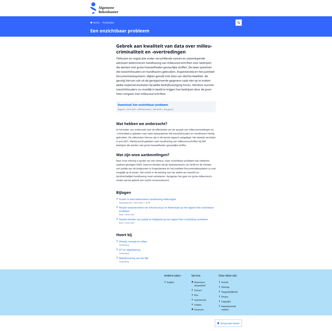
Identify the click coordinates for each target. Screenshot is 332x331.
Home (96, 22)
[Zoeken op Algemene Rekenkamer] (239, 23)
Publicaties (108, 22)
